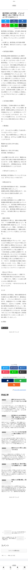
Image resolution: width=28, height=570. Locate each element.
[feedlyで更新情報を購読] (20, 380)
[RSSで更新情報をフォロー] (14, 384)
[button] (25, 301)
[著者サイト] (7, 380)
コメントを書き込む (14, 550)
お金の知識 (5, 327)
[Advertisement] (14, 347)
